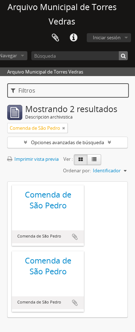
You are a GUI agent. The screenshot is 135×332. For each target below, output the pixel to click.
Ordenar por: (77, 170)
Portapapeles (55, 38)
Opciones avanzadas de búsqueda (67, 142)
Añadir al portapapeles (74, 236)
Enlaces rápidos (73, 38)
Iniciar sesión (107, 37)
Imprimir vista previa (36, 159)
